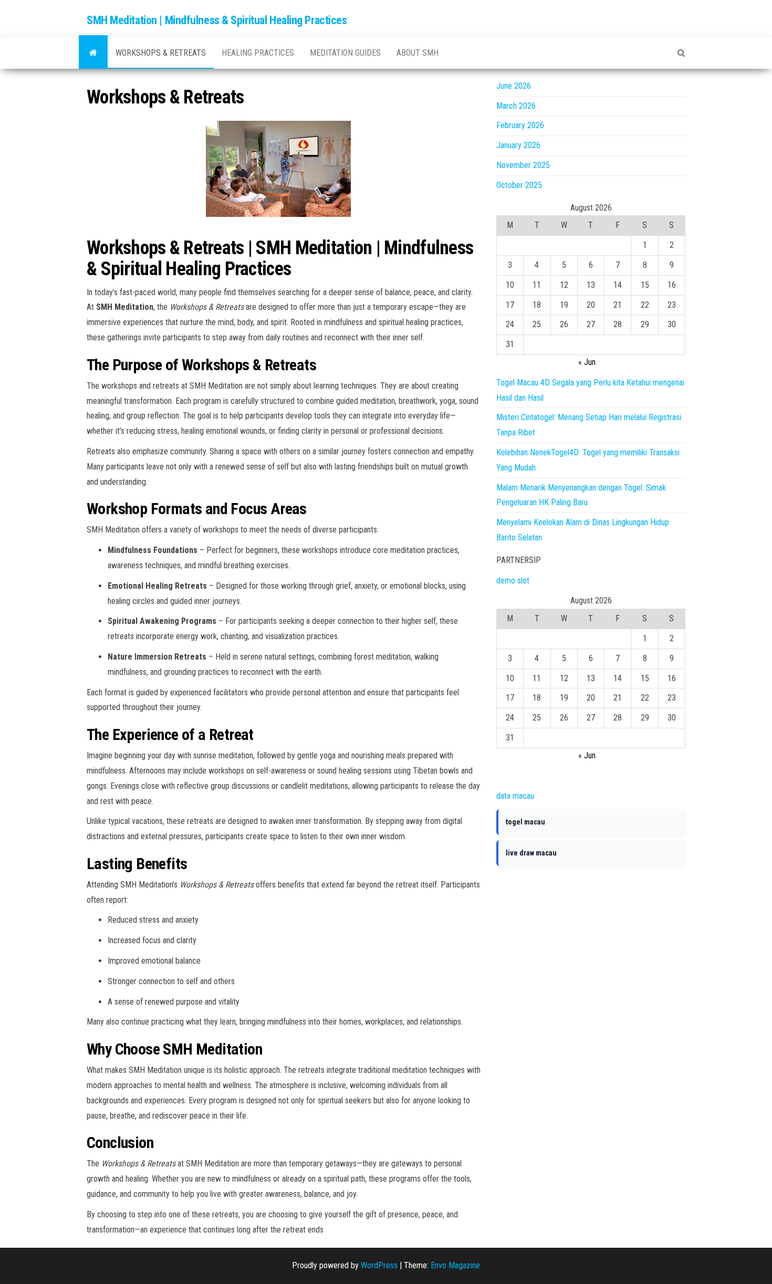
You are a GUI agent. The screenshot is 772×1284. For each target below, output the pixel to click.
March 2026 (516, 106)
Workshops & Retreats (161, 53)
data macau (515, 796)
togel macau (525, 822)
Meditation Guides (345, 53)
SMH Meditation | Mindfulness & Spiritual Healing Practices (217, 20)
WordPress (379, 1265)
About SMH (418, 53)
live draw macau (531, 853)
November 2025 (523, 165)
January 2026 (518, 145)
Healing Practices (258, 53)
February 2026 (520, 125)
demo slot (512, 581)
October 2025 (519, 185)
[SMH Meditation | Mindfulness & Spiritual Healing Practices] (93, 53)
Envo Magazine (455, 1265)
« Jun (587, 362)
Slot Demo (513, 775)
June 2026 (513, 86)
